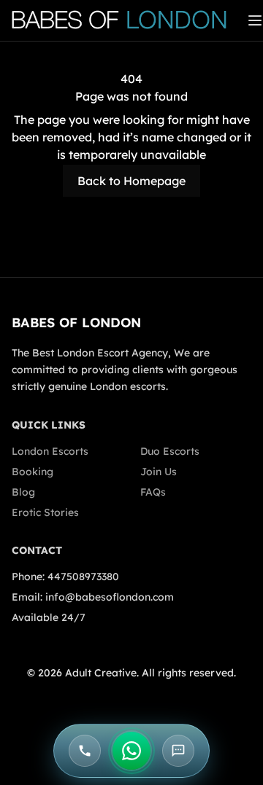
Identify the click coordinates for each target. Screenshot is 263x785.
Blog (23, 492)
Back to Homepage (131, 180)
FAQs (153, 492)
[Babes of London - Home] (126, 20)
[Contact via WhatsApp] (131, 751)
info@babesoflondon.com (109, 597)
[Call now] (85, 751)
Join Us (158, 471)
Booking (32, 471)
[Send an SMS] (178, 751)
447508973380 (83, 576)
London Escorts (50, 451)
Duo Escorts (169, 451)
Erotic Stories (45, 512)
